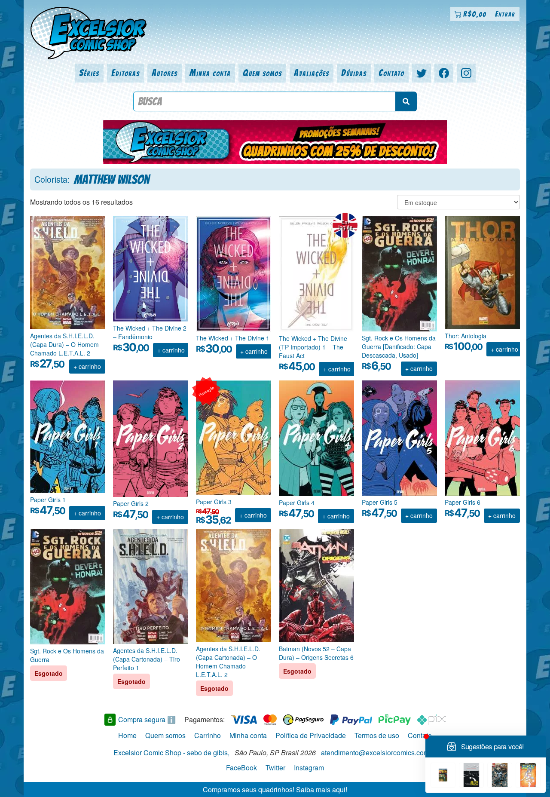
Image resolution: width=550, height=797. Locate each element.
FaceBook (241, 767)
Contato (391, 73)
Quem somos (262, 73)
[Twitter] (421, 73)
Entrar (505, 14)
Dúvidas (354, 73)
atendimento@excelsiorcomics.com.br (379, 752)
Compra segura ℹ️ (147, 719)
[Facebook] (443, 73)
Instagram (309, 767)
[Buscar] (406, 101)
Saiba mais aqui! (321, 789)
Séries (89, 73)
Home (127, 735)
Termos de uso (376, 735)
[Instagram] (466, 73)
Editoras (125, 73)
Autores (164, 73)
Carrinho (207, 735)
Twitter (275, 767)
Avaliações (311, 73)
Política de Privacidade (310, 735)
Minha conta (210, 73)
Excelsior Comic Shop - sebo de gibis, (171, 752)
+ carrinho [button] (87, 366)
